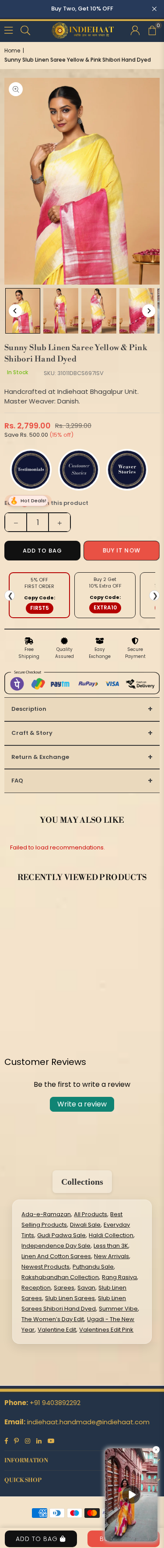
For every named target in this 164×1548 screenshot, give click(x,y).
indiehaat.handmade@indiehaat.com (88, 1421)
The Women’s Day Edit (52, 1319)
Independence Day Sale (56, 1246)
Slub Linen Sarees (70, 1298)
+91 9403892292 (55, 1402)
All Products (90, 1214)
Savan (86, 1288)
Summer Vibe (118, 1308)
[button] (152, 30)
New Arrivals (111, 1256)
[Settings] (135, 30)
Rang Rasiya (119, 1277)
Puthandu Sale (93, 1267)
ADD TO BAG (38, 1538)
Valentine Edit (57, 1329)
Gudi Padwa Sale (61, 1235)
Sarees (64, 1288)
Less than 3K (111, 1246)
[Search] (25, 29)
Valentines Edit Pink (106, 1329)
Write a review (82, 1104)
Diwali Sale (85, 1225)
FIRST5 (39, 608)
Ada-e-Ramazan (46, 1214)
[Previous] (15, 310)
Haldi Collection (111, 1235)
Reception (36, 1288)
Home (12, 50)
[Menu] (8, 29)
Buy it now (122, 550)
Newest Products (45, 1267)
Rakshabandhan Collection (60, 1277)
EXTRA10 (105, 607)
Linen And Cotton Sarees (56, 1256)
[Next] (148, 310)
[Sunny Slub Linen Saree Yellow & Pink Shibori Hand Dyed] (23, 311)
